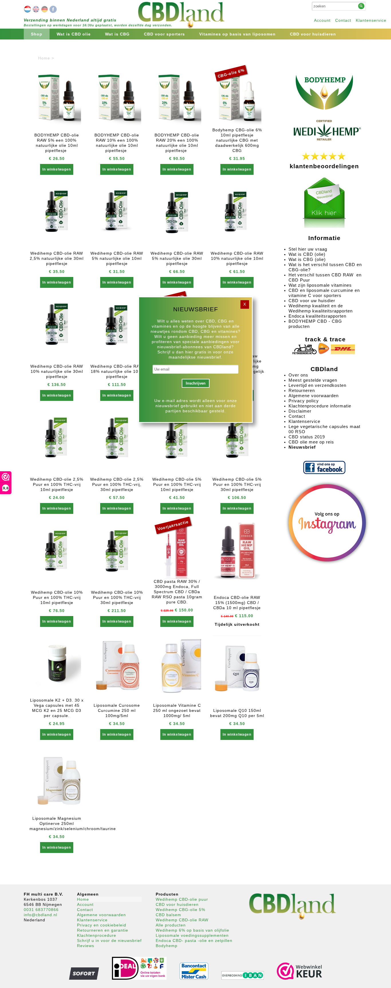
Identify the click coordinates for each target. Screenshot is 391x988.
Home (83, 899)
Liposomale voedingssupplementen (192, 935)
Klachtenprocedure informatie (320, 405)
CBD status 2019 (307, 436)
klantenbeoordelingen (324, 166)
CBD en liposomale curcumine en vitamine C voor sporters (324, 293)
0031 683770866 (41, 909)
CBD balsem (168, 914)
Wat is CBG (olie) (308, 259)
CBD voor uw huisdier (312, 300)
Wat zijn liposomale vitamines (321, 285)
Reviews (85, 945)
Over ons (298, 375)
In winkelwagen (56, 169)
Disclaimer (300, 411)
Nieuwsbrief (302, 447)
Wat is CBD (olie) (308, 254)
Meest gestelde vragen (313, 380)
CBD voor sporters (164, 34)
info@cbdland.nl (40, 914)
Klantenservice (371, 20)
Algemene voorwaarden (314, 395)
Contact (343, 20)
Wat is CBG (117, 34)
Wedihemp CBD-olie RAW (182, 920)
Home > (46, 58)
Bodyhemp (166, 945)
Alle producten (171, 925)
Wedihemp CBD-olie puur (182, 899)
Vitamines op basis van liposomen (237, 34)
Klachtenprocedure (96, 935)
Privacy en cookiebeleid (101, 925)
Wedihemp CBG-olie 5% (180, 909)
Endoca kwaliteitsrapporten (317, 316)
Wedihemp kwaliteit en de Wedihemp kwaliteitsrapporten (321, 308)
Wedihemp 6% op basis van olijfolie (192, 930)
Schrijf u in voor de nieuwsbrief (109, 940)
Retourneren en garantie (102, 930)
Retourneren (302, 390)
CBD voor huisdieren (313, 34)
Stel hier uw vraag (308, 249)
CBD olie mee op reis (311, 441)
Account (322, 20)
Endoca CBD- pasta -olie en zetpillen (194, 940)
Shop (36, 34)
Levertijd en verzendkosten (317, 385)
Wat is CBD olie (74, 34)
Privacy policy (304, 400)
